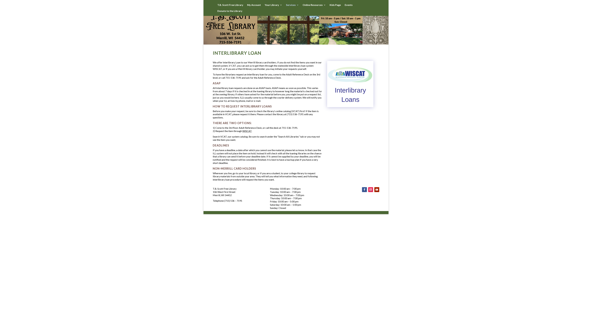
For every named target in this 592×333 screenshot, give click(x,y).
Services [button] (291, 5)
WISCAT (247, 131)
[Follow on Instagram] (370, 189)
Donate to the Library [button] (229, 11)
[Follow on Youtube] (376, 189)
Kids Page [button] (335, 5)
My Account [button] (254, 5)
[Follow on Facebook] (364, 189)
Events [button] (349, 5)
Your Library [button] (272, 5)
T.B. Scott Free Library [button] (230, 5)
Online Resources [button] (313, 5)
